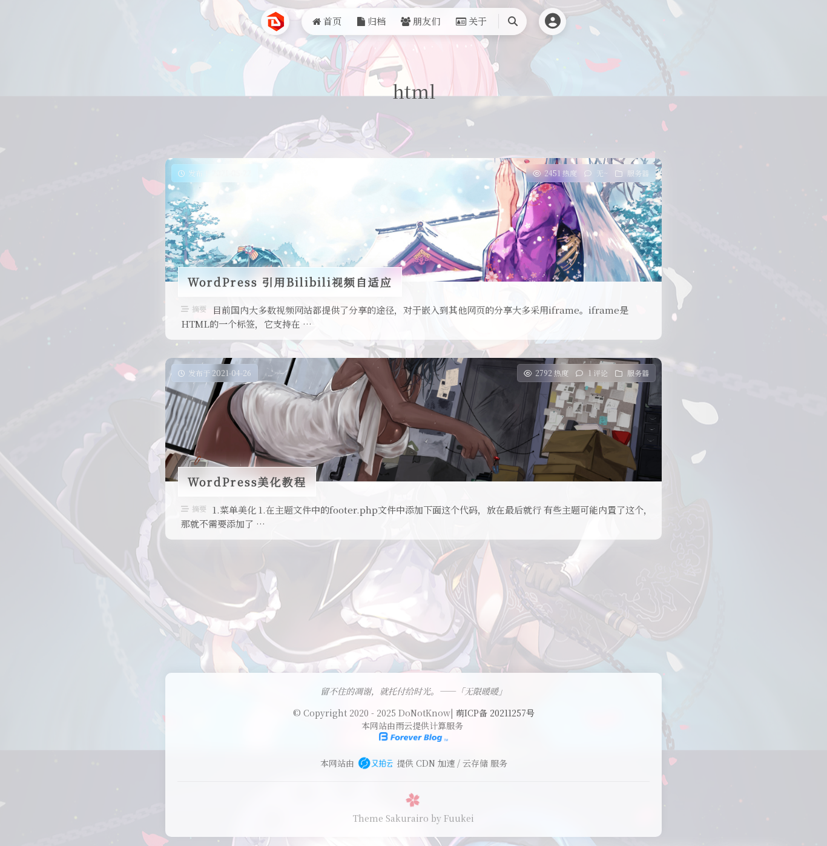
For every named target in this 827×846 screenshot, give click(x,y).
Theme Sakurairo (391, 818)
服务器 (638, 173)
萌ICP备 (473, 713)
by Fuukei (452, 818)
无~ (602, 173)
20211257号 (512, 713)
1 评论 (598, 373)
